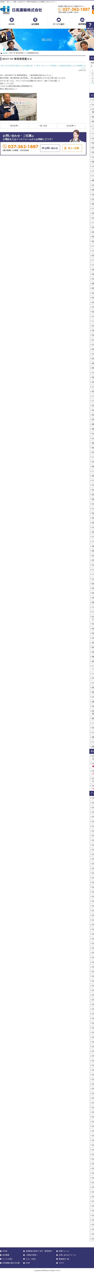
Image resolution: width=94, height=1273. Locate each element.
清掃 (52, 66)
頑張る (17, 66)
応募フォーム (64, 1251)
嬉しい (56, 66)
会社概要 (35, 24)
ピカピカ (23, 66)
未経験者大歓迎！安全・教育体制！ (39, 1251)
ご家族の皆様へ (32, 1255)
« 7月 (92, 83)
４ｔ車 (36, 66)
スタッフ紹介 (31, 1259)
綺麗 (68, 66)
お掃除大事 (63, 66)
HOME (12, 24)
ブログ (6, 66)
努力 (2, 66)
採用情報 (82, 24)
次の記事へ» (71, 126)
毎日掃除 (79, 66)
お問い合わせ (51, 148)
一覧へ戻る (43, 126)
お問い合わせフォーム (67, 1255)
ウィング (48, 66)
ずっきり (73, 66)
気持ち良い (30, 66)
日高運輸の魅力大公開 (11, 1263)
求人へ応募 (73, 148)
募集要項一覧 (64, 1259)
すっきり (42, 66)
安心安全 (12, 66)
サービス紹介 (59, 24)
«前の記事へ (14, 126)
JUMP (28, 1263)
